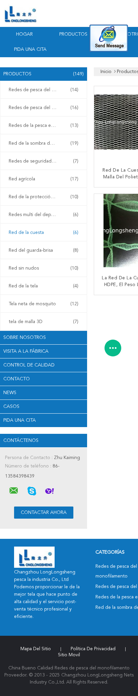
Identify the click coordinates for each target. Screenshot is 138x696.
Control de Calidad (29, 365)
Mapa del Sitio (35, 649)
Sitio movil (69, 655)
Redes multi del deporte (43, 214)
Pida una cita (30, 49)
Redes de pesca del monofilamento (45, 90)
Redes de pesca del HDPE (43, 107)
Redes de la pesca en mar (43, 125)
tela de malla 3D (43, 321)
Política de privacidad (93, 649)
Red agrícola (43, 179)
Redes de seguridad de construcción (45, 161)
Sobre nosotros (24, 337)
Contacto (16, 379)
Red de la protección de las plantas (45, 197)
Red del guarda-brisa (43, 250)
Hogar (24, 34)
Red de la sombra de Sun (43, 143)
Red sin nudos (43, 268)
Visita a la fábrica (26, 351)
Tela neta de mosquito (43, 304)
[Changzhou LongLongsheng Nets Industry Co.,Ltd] (13, 491)
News (9, 392)
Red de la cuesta (43, 232)
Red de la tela (43, 286)
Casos (11, 406)
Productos (73, 34)
